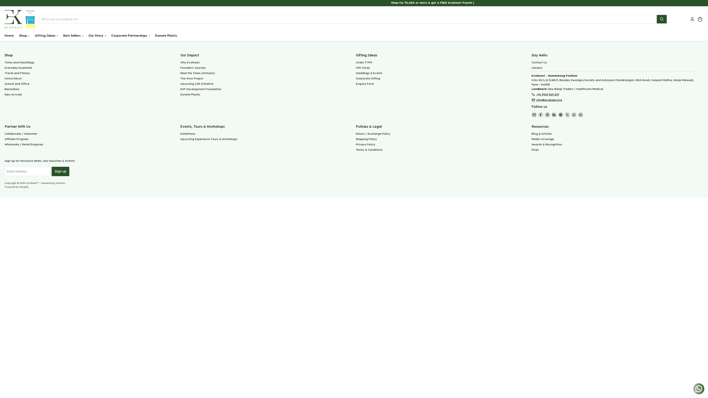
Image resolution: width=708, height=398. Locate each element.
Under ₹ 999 (364, 62)
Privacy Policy (365, 144)
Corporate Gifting (368, 78)
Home (9, 35)
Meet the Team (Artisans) (197, 73)
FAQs (535, 149)
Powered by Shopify (17, 186)
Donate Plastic (166, 35)
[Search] (662, 19)
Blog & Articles (542, 133)
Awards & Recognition (547, 144)
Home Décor (13, 78)
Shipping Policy (366, 139)
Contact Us (539, 62)
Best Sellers (72, 35)
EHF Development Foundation (200, 89)
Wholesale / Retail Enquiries (24, 144)
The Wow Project (191, 78)
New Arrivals (13, 94)
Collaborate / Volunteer (21, 133)
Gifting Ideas (45, 35)
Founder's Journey (193, 67)
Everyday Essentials (18, 67)
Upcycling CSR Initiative (197, 83)
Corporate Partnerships (129, 35)
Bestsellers (12, 89)
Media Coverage (543, 139)
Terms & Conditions (369, 149)
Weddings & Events (369, 73)
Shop (23, 35)
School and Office (17, 83)
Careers (537, 67)
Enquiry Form (365, 83)
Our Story (96, 35)
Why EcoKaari (190, 62)
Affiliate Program (16, 139)
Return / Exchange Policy (373, 133)
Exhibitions (187, 133)
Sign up (60, 171)
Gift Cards (363, 67)
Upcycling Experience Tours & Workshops (208, 139)
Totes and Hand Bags (19, 62)
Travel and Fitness (17, 73)
